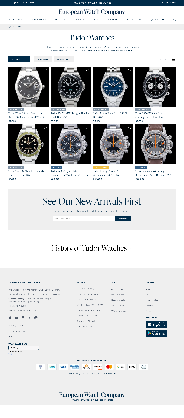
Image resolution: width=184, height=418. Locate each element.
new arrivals (39, 19)
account (159, 20)
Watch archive (118, 311)
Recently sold (118, 300)
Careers (149, 305)
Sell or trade (117, 305)
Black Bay (42, 59)
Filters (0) (17, 59)
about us (113, 19)
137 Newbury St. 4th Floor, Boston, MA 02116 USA (34, 294)
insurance (61, 19)
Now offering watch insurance (92, 3)
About (149, 294)
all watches (15, 19)
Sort (161, 59)
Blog (148, 289)
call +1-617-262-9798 (167, 3)
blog (96, 19)
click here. (127, 50)
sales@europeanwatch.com (21, 3)
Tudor (19, 27)
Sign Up (123, 218)
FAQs (11, 336)
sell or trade (134, 19)
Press (148, 311)
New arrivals (117, 294)
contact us (94, 50)
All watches (117, 289)
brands (80, 19)
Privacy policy (15, 325)
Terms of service (16, 331)
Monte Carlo (64, 59)
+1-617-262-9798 (17, 306)
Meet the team (153, 300)
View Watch (29, 86)
